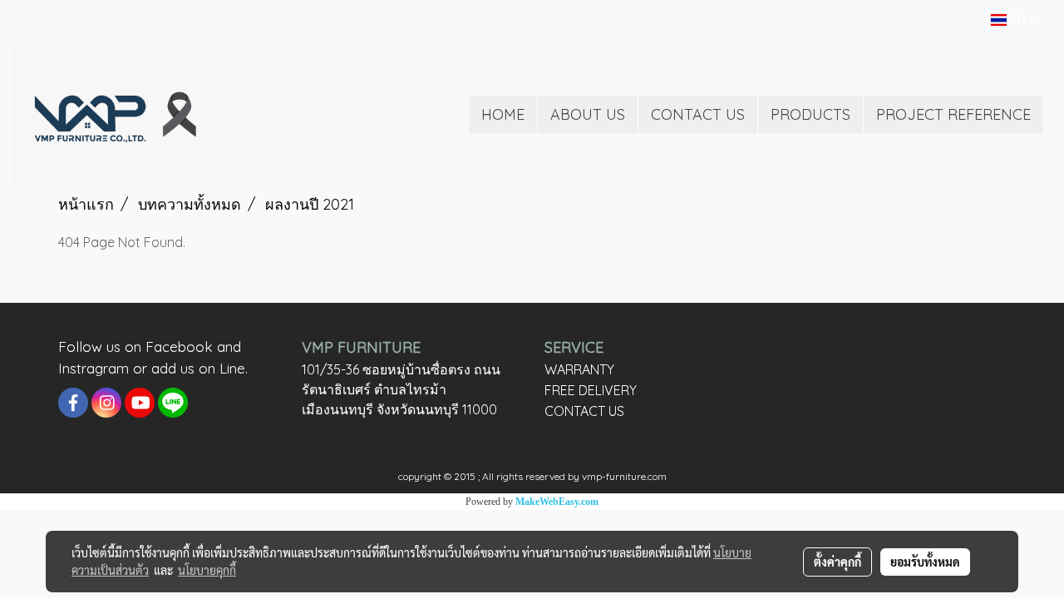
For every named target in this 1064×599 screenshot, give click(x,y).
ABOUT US (587, 114)
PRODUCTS (810, 114)
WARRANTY (579, 369)
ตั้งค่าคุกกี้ (837, 561)
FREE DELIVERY (590, 390)
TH (1018, 19)
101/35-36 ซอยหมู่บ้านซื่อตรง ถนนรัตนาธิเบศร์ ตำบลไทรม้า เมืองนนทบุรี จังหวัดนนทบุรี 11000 (401, 389)
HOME (503, 114)
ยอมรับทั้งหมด (925, 561)
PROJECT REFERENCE (953, 114)
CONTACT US (698, 114)
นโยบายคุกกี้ (207, 569)
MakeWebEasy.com (556, 501)
